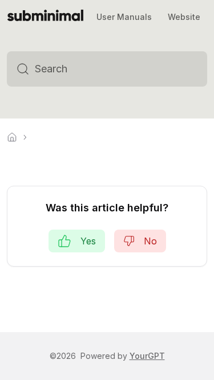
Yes (88, 241)
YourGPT (147, 356)
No (150, 241)
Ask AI (179, 68)
